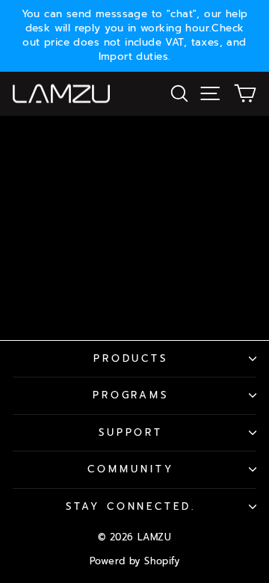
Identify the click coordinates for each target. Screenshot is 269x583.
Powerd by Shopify (134, 561)
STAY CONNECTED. (131, 506)
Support (131, 432)
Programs (131, 395)
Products (131, 358)
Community (130, 469)
